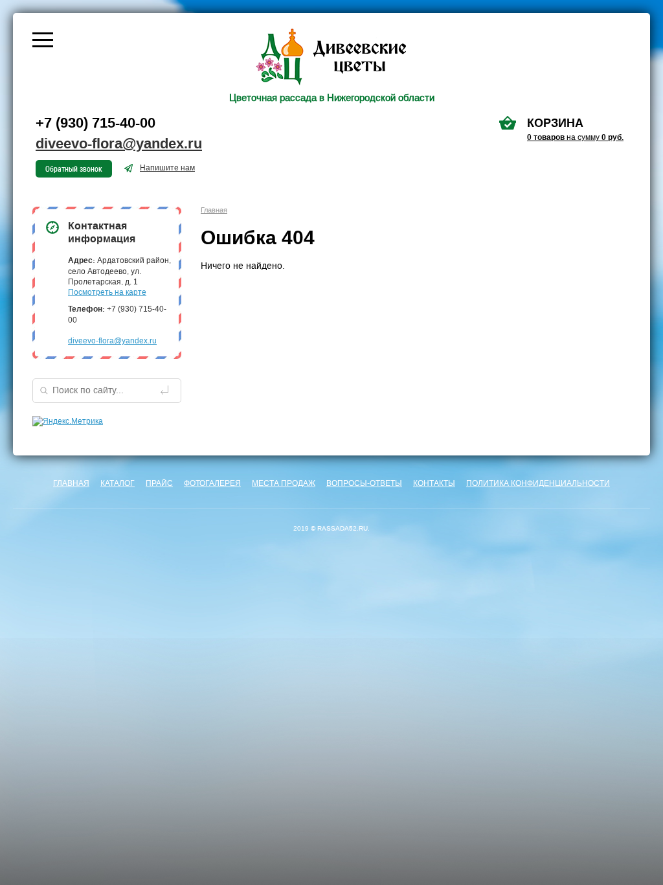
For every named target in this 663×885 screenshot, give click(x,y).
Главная (71, 483)
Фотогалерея (212, 483)
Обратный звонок (73, 168)
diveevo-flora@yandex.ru (119, 143)
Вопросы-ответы (364, 483)
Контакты (434, 483)
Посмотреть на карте (107, 292)
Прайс (159, 483)
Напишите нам (167, 168)
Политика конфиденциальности (538, 483)
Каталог (117, 483)
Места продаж (283, 483)
